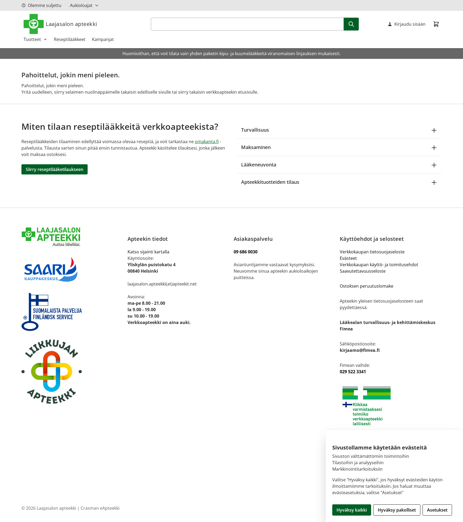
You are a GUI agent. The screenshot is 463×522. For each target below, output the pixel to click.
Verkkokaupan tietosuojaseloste (372, 252)
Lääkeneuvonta (258, 164)
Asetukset (437, 510)
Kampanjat (103, 39)
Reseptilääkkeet (69, 39)
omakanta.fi (207, 141)
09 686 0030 (245, 252)
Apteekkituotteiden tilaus (270, 182)
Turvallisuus (255, 130)
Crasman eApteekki (100, 508)
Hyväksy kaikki (352, 510)
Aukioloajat (81, 5)
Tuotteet (32, 39)
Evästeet (348, 258)
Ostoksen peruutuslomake (366, 286)
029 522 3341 (353, 372)
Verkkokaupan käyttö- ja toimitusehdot (379, 265)
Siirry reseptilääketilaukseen (54, 169)
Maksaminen (256, 147)
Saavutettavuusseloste (363, 271)
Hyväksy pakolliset (397, 510)
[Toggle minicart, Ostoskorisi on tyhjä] (436, 24)
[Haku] (351, 24)
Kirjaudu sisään (409, 24)
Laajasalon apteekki (71, 24)
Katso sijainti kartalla (148, 252)
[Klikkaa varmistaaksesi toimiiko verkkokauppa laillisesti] (391, 405)
